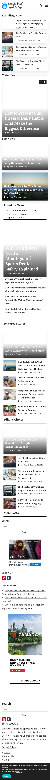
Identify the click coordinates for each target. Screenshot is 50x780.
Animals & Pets (21, 210)
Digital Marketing (16, 217)
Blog (34, 210)
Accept (7, 776)
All (8, 210)
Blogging (11, 213)
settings (19, 772)
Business (24, 213)
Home (7, 752)
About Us (9, 756)
